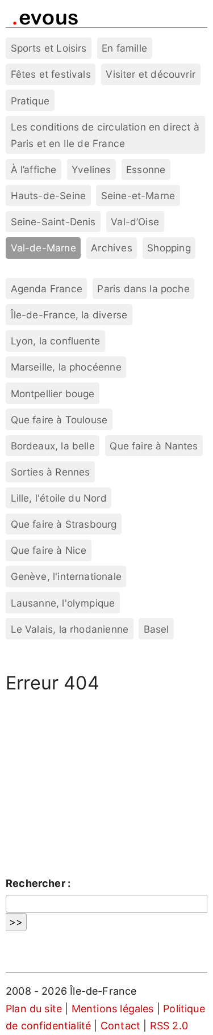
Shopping (168, 248)
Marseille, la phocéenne (66, 367)
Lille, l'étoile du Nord (59, 498)
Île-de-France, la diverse (69, 315)
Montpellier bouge (53, 393)
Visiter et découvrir (150, 74)
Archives (111, 248)
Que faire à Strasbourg (64, 524)
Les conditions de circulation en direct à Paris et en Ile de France (105, 135)
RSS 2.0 (169, 1026)
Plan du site (34, 1009)
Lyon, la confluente (55, 341)
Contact (120, 1026)
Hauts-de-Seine (48, 195)
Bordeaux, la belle (53, 446)
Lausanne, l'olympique (63, 603)
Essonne (145, 169)
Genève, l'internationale (66, 576)
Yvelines (91, 169)
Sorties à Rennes (50, 472)
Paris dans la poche (143, 288)
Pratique (30, 101)
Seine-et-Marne (138, 195)
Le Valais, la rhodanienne (70, 629)
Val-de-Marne (43, 248)
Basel (156, 629)
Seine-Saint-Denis (53, 222)
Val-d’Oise (135, 222)
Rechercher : (38, 883)
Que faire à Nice (49, 550)
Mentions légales (113, 1009)
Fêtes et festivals (51, 74)
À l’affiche (34, 169)
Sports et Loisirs (49, 48)
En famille (124, 48)
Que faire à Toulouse (59, 420)
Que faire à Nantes (154, 446)
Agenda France (46, 288)
